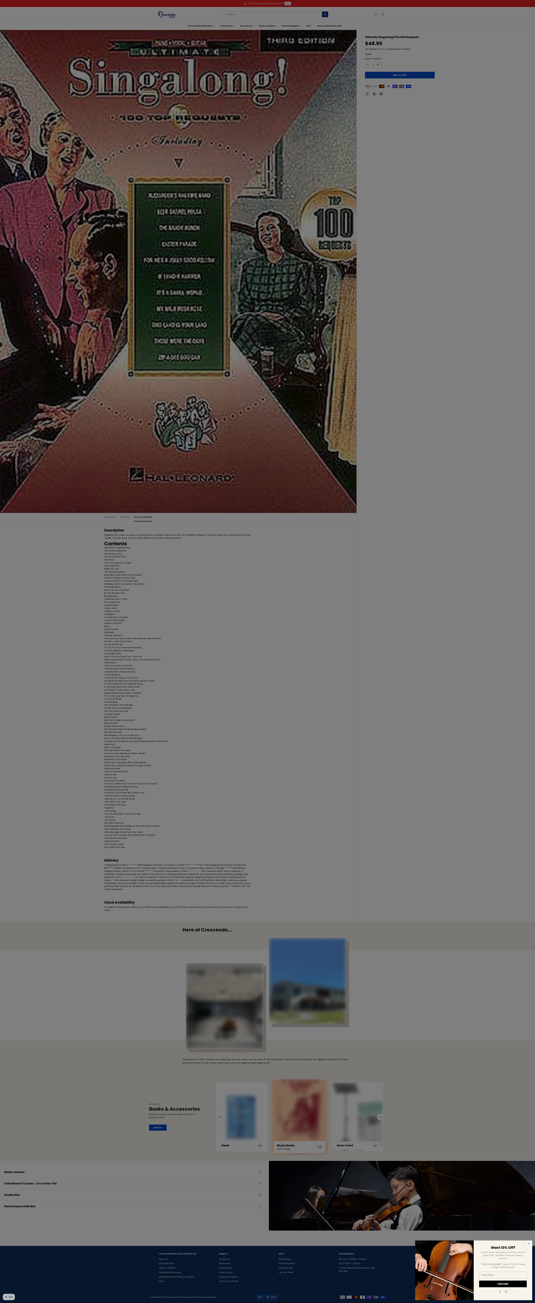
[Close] (529, 1243)
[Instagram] (506, 1292)
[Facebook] (500, 1292)
